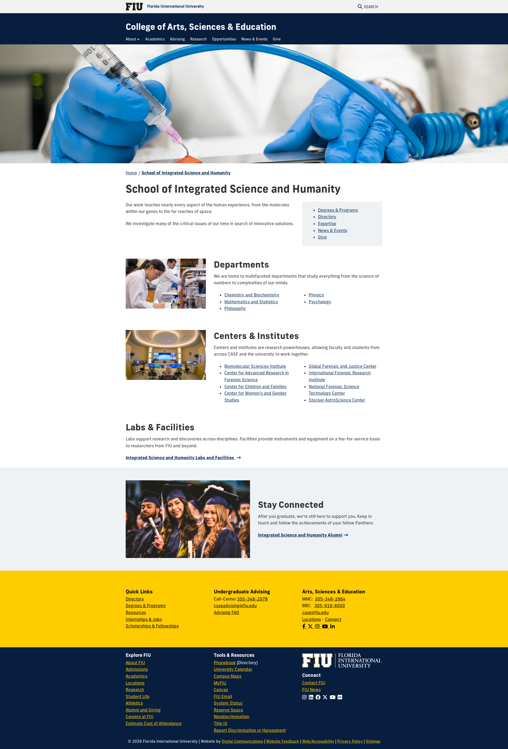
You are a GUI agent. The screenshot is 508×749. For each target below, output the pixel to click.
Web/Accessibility (318, 741)
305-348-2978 (252, 599)
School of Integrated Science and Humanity (186, 172)
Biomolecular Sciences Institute (255, 366)
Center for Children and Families (255, 386)
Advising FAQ (226, 612)
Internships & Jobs (144, 619)
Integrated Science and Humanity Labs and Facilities (180, 457)
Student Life (137, 696)
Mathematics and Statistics (251, 301)
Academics (136, 676)
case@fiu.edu (315, 612)
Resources (136, 612)
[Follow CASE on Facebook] (305, 626)
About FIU (135, 662)
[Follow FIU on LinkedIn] (312, 697)
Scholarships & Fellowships (152, 626)
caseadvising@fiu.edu (235, 605)
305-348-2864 (330, 599)
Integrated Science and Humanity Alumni (300, 535)
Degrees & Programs (338, 210)
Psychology (320, 301)
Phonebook (225, 662)
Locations (311, 619)
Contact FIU (313, 682)
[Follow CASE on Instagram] (318, 626)
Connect (333, 619)
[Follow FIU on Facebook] (319, 697)
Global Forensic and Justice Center (343, 366)
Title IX (220, 723)
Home (131, 172)
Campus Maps (227, 676)
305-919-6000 (329, 605)
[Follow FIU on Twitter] (326, 697)
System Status (228, 703)
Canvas (221, 689)
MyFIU (220, 683)
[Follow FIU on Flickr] (341, 697)
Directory (327, 216)
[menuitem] (133, 39)
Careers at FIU (139, 716)
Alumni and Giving (143, 710)
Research (135, 689)
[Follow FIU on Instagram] (305, 697)
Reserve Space (228, 710)
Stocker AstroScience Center (337, 400)
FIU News (311, 689)
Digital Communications (242, 741)
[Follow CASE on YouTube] (326, 626)
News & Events (332, 230)
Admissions (137, 669)
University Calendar (233, 669)
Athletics (134, 703)
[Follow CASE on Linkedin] (333, 626)
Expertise (327, 223)
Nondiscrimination (231, 716)
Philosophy (235, 308)
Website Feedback (282, 741)
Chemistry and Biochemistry (251, 294)
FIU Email (223, 696)
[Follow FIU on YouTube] (334, 697)
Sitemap (373, 741)
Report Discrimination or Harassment (250, 730)
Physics (316, 294)
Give (322, 237)
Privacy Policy (350, 741)
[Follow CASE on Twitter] (311, 626)
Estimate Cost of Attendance (154, 723)
